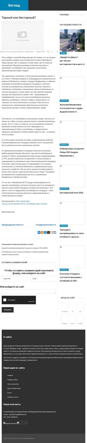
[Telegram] (54, 232)
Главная (10, 375)
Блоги (9, 393)
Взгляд (14, 5)
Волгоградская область (15, 52)
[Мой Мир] (45, 232)
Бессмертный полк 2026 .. (72, 193)
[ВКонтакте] (39, 232)
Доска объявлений (13, 388)
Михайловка (29, 52)
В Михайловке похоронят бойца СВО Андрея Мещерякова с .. (72, 152)
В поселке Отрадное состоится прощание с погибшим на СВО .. (71, 277)
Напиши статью (12, 397)
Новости (3, 52)
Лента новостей (12, 384)
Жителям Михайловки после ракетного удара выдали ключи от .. (71, 108)
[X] (48, 232)
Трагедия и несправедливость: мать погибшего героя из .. (72, 233)
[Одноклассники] (42, 232)
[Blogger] (51, 232)
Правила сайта (12, 380)
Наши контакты (12, 404)
